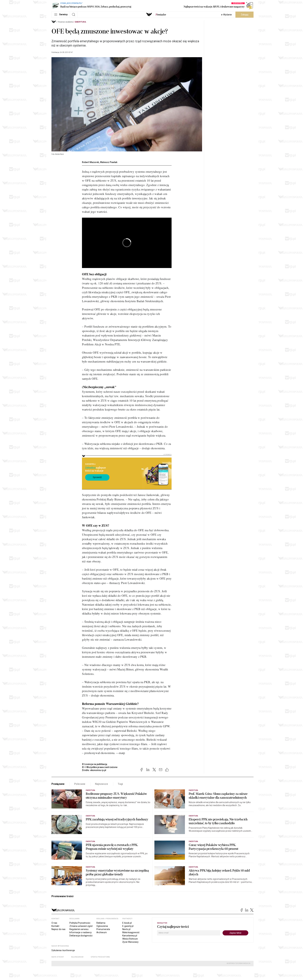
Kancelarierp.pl (129, 935)
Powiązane (57, 783)
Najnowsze (101, 783)
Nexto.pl (126, 929)
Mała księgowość (130, 932)
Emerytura (80, 22)
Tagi (120, 783)
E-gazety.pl (127, 926)
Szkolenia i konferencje (63, 950)
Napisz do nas (58, 929)
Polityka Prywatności (79, 923)
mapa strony (57, 957)
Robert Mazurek (90, 162)
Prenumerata (103, 929)
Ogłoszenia (102, 926)
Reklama (100, 923)
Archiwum (101, 932)
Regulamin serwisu (78, 929)
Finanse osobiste (65, 22)
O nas (54, 923)
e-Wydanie (226, 14)
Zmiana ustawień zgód (80, 926)
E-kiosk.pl (127, 923)
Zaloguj (244, 14)
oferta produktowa (100, 957)
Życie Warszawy (130, 942)
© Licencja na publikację (94, 764)
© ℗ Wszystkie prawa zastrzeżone (99, 767)
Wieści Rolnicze (130, 938)
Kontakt (55, 926)
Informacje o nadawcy (80, 932)
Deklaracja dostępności (80, 935)
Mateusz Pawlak (108, 162)
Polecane (79, 783)
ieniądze (161, 14)
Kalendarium (77, 957)
